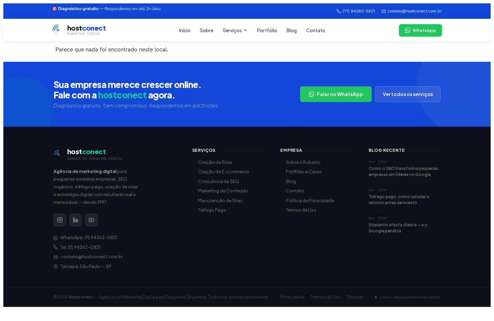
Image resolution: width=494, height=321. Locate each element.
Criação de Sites (215, 162)
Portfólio (267, 30)
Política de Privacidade (310, 200)
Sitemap (355, 297)
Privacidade (292, 297)
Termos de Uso (301, 210)
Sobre (206, 30)
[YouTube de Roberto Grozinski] (91, 220)
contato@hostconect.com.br (414, 10)
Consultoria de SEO (218, 181)
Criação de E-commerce (223, 171)
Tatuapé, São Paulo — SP (85, 266)
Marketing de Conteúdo (223, 190)
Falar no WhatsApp (340, 94)
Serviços (232, 30)
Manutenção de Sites (220, 200)
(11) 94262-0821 (358, 10)
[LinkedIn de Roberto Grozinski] (75, 220)
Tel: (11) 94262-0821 (80, 247)
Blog (292, 30)
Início (185, 30)
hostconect (81, 297)
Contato (315, 30)
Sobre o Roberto (303, 162)
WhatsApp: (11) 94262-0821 (88, 237)
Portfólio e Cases (304, 171)
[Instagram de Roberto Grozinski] (59, 220)
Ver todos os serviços (408, 94)
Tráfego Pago (212, 210)
